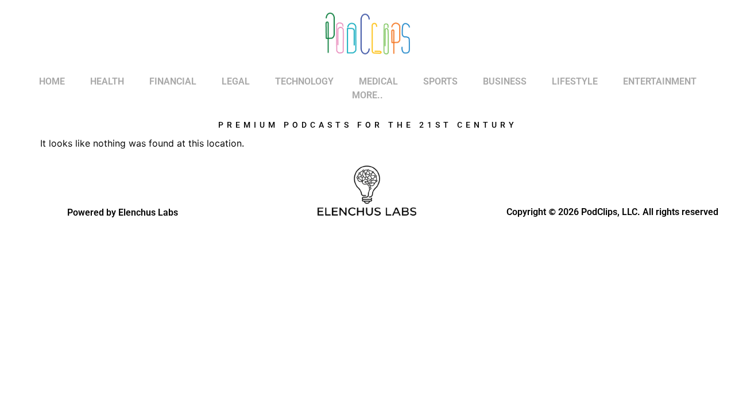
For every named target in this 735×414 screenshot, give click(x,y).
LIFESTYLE (575, 81)
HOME (52, 81)
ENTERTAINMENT (660, 81)
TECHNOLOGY (304, 81)
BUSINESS (505, 81)
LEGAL (236, 81)
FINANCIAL (172, 81)
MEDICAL (378, 81)
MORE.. (367, 95)
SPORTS (440, 81)
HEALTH (107, 81)
